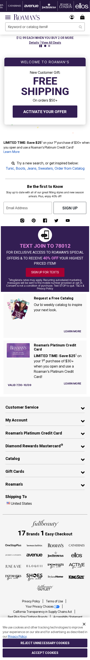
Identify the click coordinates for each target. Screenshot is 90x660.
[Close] (84, 624)
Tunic (10, 168)
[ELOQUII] (34, 565)
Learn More (11, 152)
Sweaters (45, 168)
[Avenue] (34, 555)
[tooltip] (15, 6)
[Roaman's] (56, 545)
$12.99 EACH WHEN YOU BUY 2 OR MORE (30, 38)
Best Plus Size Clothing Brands (28, 617)
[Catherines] (77, 545)
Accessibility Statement (67, 617)
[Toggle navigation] (7, 17)
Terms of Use (55, 601)
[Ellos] (76, 554)
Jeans (31, 168)
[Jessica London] (13, 555)
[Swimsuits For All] (56, 566)
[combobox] (45, 26)
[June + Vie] (13, 566)
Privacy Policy (31, 601)
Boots (20, 168)
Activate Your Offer (45, 111)
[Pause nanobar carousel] (40, 46)
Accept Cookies (45, 653)
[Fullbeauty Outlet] (45, 587)
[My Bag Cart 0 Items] (83, 17)
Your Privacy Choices (39, 606)
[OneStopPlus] (13, 545)
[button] (72, 17)
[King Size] (77, 577)
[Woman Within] (34, 545)
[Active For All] (77, 565)
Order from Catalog (70, 168)
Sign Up (70, 208)
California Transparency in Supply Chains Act (43, 611)
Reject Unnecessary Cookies (45, 643)
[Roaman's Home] (26, 17)
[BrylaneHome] (56, 577)
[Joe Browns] (56, 554)
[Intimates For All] (13, 577)
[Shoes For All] (34, 577)
